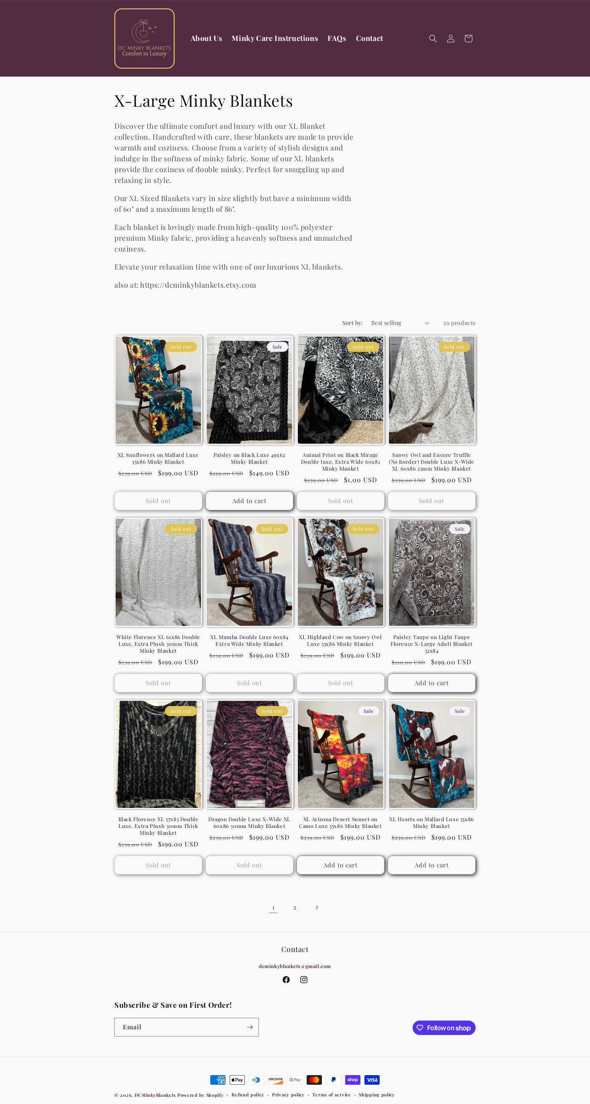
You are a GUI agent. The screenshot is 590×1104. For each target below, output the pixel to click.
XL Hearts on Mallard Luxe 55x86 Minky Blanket (431, 822)
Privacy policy (288, 1095)
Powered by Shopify (200, 1095)
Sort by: (352, 323)
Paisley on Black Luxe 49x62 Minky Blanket (249, 458)
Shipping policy (377, 1095)
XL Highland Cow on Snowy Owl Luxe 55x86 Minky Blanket (340, 640)
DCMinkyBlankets (155, 1095)
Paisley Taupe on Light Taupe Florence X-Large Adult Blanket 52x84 (432, 644)
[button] (433, 38)
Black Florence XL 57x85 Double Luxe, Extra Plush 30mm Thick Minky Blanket (158, 826)
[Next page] (317, 907)
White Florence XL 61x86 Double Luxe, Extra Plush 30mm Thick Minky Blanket (158, 644)
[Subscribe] (249, 1027)
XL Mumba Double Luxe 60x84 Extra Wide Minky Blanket (249, 640)
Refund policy (248, 1095)
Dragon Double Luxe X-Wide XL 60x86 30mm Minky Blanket (249, 822)
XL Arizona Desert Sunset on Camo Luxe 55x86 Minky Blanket (340, 822)
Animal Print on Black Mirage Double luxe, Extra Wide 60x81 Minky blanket (340, 462)
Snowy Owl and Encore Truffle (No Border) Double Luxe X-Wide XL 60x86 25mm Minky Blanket (431, 462)
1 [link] (273, 907)
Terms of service (331, 1095)
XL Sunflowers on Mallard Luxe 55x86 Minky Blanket (158, 458)
